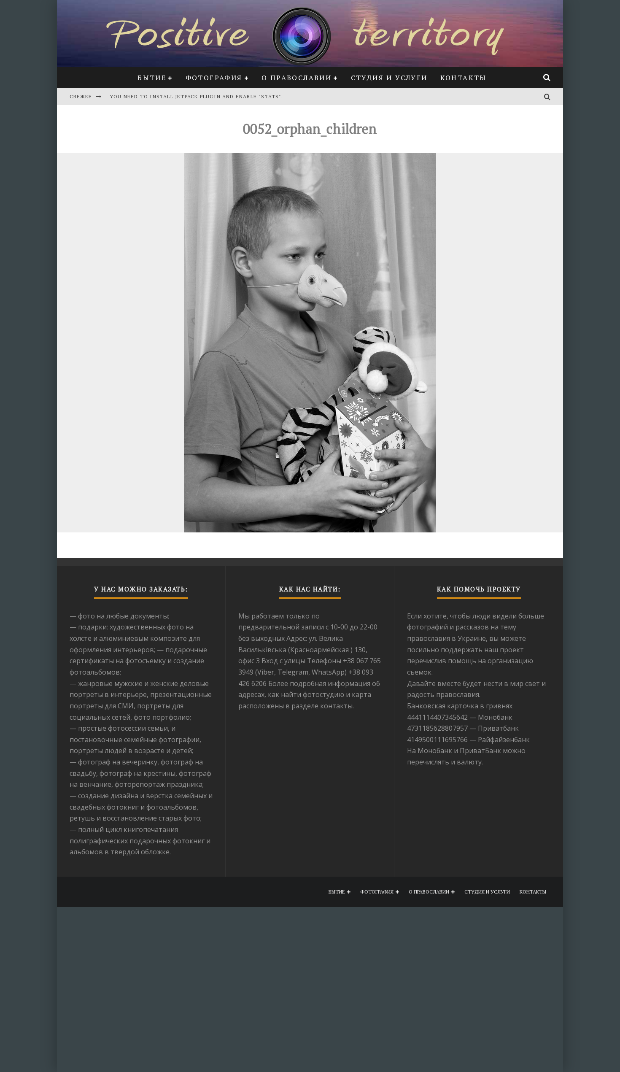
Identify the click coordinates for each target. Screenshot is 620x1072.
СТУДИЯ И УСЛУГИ (389, 77)
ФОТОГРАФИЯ (214, 77)
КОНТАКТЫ (463, 77)
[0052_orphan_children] (310, 342)
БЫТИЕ (151, 77)
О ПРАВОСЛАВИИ (296, 77)
